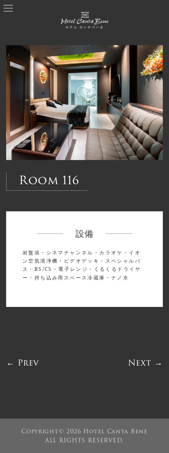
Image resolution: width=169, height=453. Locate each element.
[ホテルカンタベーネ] (84, 21)
